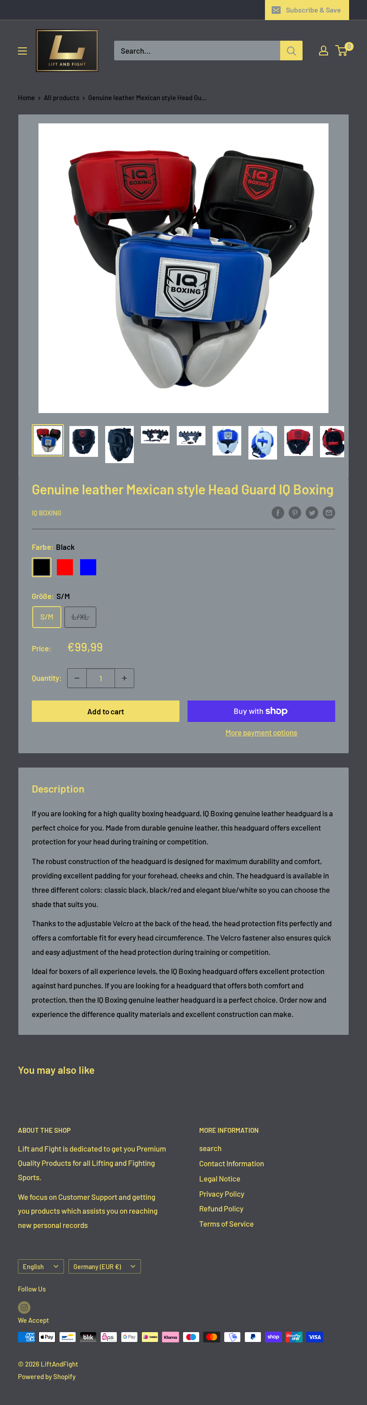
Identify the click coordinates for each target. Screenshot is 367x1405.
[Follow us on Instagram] (24, 1307)
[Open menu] (22, 51)
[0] (341, 50)
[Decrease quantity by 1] (77, 678)
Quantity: (47, 677)
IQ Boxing (46, 513)
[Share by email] (329, 512)
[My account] (323, 50)
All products (61, 97)
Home (26, 97)
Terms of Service (226, 1223)
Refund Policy (221, 1208)
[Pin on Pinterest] (295, 512)
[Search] (291, 50)
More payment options (261, 732)
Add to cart (105, 711)
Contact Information (231, 1163)
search (210, 1147)
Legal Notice (219, 1178)
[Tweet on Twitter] (312, 512)
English (33, 1266)
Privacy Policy (221, 1193)
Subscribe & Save (313, 9)
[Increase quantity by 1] (124, 678)
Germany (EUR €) (97, 1266)
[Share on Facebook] (278, 512)
